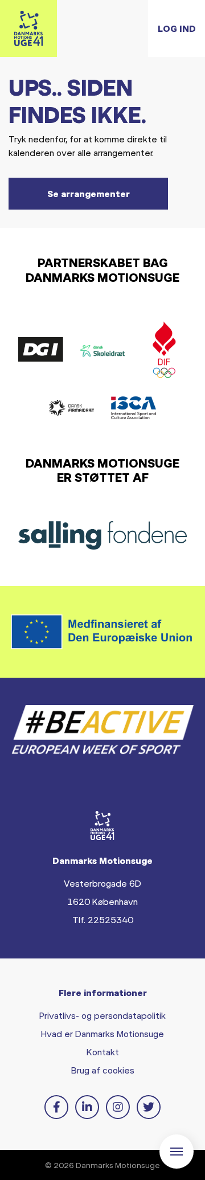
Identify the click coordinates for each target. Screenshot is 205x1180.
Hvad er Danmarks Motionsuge (102, 1033)
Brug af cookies (102, 1069)
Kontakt (103, 1051)
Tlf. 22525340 (102, 919)
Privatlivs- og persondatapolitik (102, 1015)
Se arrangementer (88, 193)
